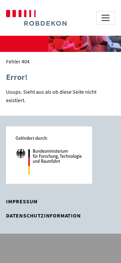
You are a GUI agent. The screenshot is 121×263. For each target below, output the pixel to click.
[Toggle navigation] (105, 18)
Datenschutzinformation (43, 215)
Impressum (22, 201)
